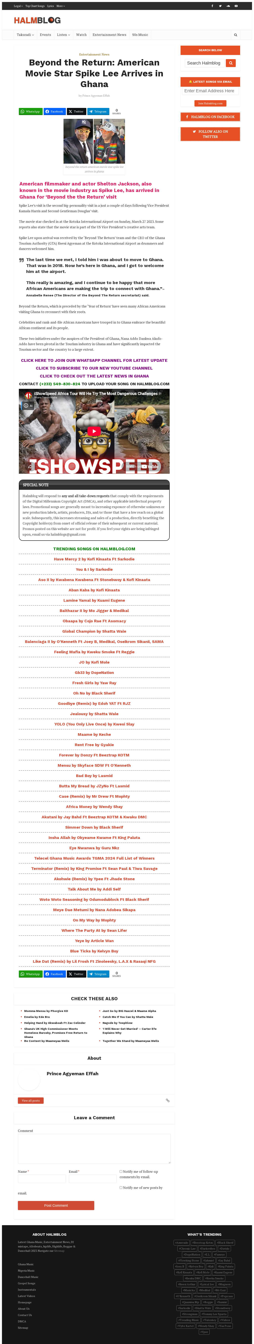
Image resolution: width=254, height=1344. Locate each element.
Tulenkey (210, 1320)
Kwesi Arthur (187, 1284)
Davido (225, 1248)
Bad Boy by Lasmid (94, 775)
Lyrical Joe (207, 1284)
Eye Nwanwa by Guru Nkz (94, 847)
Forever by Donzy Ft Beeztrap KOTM (94, 755)
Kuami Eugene (223, 1272)
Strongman (190, 1314)
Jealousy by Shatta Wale (94, 713)
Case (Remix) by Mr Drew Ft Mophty (94, 796)
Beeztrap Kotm (203, 1242)
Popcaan (227, 1296)
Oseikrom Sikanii (206, 1296)
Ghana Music (26, 1264)
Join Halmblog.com (210, 103)
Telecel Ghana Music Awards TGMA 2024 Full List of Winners (94, 858)
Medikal (205, 1290)
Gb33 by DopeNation (94, 672)
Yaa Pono (225, 1326)
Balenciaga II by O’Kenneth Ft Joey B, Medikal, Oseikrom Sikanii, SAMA (94, 641)
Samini (222, 1302)
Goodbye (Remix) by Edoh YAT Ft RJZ (94, 703)
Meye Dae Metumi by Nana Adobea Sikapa (94, 909)
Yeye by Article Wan (94, 940)
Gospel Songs (26, 1283)
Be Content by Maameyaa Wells (46, 1040)
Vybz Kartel (186, 1326)
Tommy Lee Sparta (214, 1314)
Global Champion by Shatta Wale (94, 631)
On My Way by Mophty (94, 920)
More (60, 6)
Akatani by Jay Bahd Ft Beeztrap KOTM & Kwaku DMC (94, 817)
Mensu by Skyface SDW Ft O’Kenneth (94, 765)
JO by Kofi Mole (94, 662)
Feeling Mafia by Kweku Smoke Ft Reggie (94, 651)
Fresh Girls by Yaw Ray (94, 682)
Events (45, 35)
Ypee (205, 1332)
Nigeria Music (26, 1270)
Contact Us (25, 1315)
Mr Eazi (221, 1290)
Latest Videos (26, 1296)
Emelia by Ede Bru (37, 1016)
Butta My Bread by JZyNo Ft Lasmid (94, 786)
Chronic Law (188, 1248)
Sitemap (59, 1251)
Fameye (220, 1254)
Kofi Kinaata (184, 1272)
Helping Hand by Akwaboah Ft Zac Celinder (55, 1022)
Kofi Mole (204, 1272)
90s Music (140, 35)
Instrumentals (27, 1289)
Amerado (182, 1242)
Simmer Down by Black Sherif (94, 827)
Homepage (25, 1302)
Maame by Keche (94, 734)
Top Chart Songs (35, 6)
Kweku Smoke (215, 1278)
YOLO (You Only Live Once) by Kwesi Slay (94, 724)
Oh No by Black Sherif (94, 693)
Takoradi (24, 35)
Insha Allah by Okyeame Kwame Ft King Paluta (94, 837)
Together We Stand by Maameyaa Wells (131, 1040)
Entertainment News (109, 35)
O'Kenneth (183, 1296)
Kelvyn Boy (196, 1266)
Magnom (225, 1284)
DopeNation (192, 1254)
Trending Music (189, 1320)
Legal (17, 6)
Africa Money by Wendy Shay (94, 806)
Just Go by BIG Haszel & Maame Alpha (129, 1011)
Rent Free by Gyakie (94, 744)
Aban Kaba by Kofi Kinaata (94, 590)
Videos (226, 1320)
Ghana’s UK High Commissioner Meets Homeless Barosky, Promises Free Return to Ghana (55, 1032)
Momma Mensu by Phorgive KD (46, 1011)
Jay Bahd (224, 1260)
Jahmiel (209, 1260)
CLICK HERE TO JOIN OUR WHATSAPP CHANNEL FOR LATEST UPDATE (94, 360)
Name (23, 1171)
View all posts (31, 1100)
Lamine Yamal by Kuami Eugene (94, 600)
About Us (24, 1308)
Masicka (189, 1290)
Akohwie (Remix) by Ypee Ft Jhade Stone (94, 878)
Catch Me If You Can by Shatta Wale (128, 1016)
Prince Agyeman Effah (96, 95)
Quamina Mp (191, 1302)
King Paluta (226, 1266)
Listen (62, 35)
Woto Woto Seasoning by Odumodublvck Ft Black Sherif (94, 899)
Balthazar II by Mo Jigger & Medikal (94, 610)
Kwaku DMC (193, 1278)
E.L (208, 1254)
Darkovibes (208, 1248)
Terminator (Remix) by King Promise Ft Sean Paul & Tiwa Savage (94, 868)
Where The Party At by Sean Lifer (94, 930)
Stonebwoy (223, 1308)
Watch (81, 35)
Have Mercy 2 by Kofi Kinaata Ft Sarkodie (94, 559)
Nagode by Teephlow (118, 1022)
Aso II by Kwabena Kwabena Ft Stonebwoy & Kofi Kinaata (94, 579)
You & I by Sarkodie (94, 569)
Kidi (211, 1266)
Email (74, 1171)
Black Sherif (225, 1242)
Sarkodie (184, 1308)
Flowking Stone (189, 1260)
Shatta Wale (203, 1308)
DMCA (22, 1321)
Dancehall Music (28, 1277)
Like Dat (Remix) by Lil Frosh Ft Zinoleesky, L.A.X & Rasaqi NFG (94, 961)
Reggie (209, 1302)
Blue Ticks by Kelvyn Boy (94, 951)
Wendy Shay (206, 1326)
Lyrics (50, 6)
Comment (25, 1130)
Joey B (180, 1266)
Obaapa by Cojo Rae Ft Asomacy (94, 621)
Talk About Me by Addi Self (94, 889)
